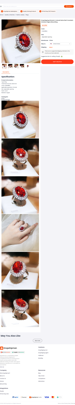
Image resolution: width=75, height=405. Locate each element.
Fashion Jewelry (20, 15)
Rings (27, 15)
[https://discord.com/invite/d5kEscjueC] (3, 367)
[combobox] (58, 44)
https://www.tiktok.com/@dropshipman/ (1, 367)
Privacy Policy (67, 403)
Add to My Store (57, 61)
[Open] (70, 44)
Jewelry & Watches (10, 15)
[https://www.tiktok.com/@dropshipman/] (1, 367)
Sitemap (73, 403)
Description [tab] (6, 72)
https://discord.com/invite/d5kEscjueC (3, 367)
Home (1, 15)
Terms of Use (61, 403)
